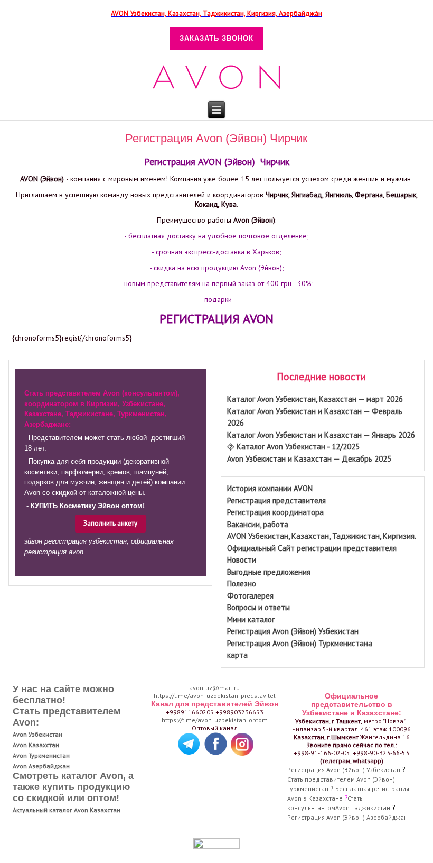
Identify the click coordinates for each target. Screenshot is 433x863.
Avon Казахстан (36, 745)
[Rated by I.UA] (216, 846)
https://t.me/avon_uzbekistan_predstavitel (215, 696)
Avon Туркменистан (41, 755)
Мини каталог (251, 619)
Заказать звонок (216, 38)
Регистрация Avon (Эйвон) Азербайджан (347, 817)
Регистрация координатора (275, 512)
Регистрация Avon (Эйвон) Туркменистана (299, 643)
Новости (241, 560)
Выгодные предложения (268, 572)
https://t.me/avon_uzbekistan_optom (215, 720)
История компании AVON (270, 488)
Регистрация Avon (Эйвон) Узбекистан (293, 631)
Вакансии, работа (257, 524)
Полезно (241, 584)
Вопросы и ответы (258, 607)
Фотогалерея (250, 596)
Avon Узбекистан (37, 734)
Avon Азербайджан (41, 766)
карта (237, 655)
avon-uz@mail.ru (214, 688)
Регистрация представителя (276, 500)
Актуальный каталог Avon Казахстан (66, 810)
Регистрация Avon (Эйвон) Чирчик (216, 138)
